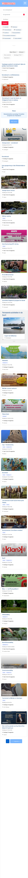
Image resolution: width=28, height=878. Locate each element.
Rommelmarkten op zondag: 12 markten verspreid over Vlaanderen (14, 114)
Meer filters (13, 52)
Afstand (21, 52)
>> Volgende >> (16, 741)
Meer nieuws (14, 121)
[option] (14, 328)
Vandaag (5, 19)
